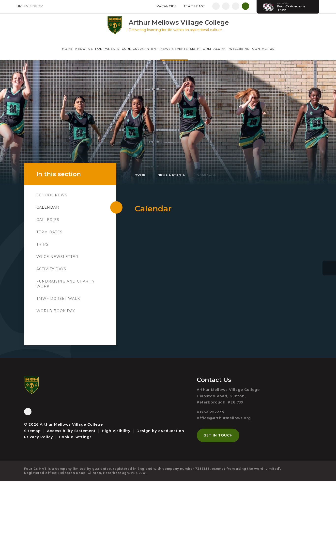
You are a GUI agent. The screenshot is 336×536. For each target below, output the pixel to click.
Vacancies (166, 6)
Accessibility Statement (71, 431)
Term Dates (49, 232)
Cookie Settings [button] (75, 437)
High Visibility (30, 6)
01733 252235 (210, 412)
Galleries (47, 220)
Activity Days (51, 269)
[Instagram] (225, 6)
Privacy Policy (38, 437)
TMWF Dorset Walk (58, 298)
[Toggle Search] (245, 6)
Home (140, 174)
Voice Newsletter (57, 256)
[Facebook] (216, 6)
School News (51, 195)
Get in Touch (218, 435)
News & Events (171, 174)
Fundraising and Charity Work (65, 283)
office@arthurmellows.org (224, 418)
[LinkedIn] (235, 6)
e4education (171, 431)
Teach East (194, 6)
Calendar (206, 174)
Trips (42, 244)
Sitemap (32, 431)
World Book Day (55, 311)
